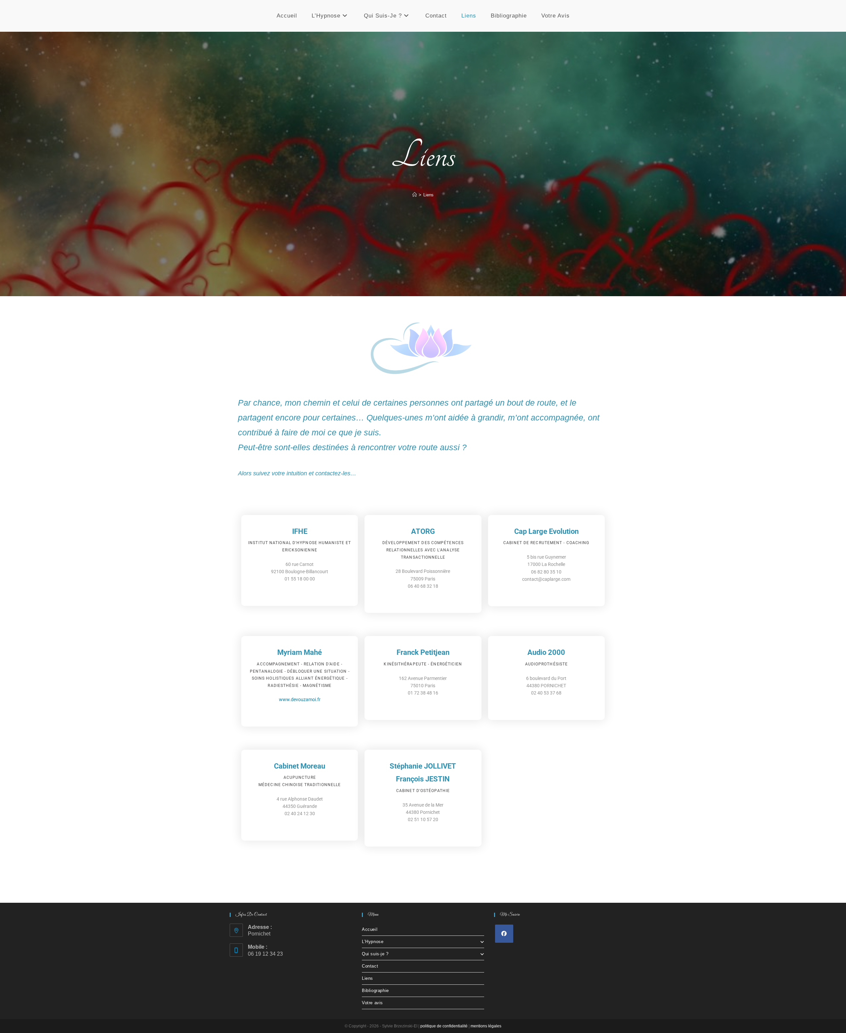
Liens (428, 194)
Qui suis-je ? (375, 953)
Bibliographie (375, 990)
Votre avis (372, 1002)
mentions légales (486, 1026)
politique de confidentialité (444, 1026)
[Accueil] (414, 194)
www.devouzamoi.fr (300, 699)
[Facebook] (504, 934)
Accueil (369, 929)
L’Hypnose (372, 941)
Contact (370, 966)
